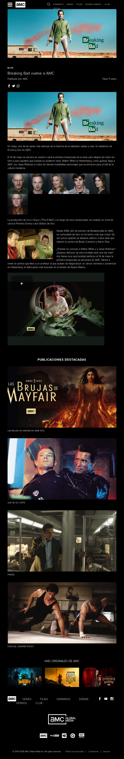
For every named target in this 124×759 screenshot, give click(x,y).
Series (70, 4)
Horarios (58, 4)
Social (57, 8)
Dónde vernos (93, 4)
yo (105, 698)
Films (79, 4)
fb (9, 85)
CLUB (107, 4)
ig (111, 698)
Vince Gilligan (33, 219)
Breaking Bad (14, 149)
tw (13, 85)
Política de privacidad (74, 751)
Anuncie (106, 751)
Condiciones (93, 751)
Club (39, 703)
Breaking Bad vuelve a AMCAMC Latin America (20, 5)
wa (18, 85)
